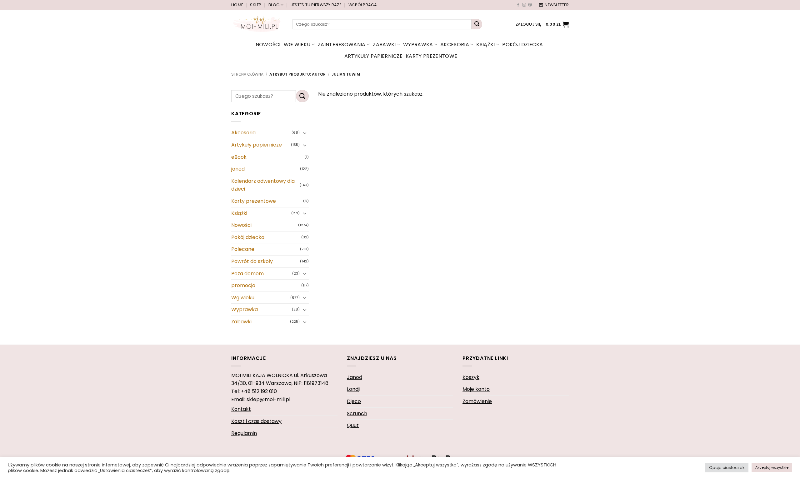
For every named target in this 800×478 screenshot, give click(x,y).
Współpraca (362, 4)
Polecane (242, 249)
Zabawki (384, 44)
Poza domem (247, 273)
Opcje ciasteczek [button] (727, 468)
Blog (273, 4)
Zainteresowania (342, 44)
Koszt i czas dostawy (256, 421)
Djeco (354, 401)
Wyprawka (418, 44)
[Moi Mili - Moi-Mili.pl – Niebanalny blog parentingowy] (257, 24)
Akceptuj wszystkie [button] (771, 467)
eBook (239, 157)
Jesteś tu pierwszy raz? (316, 4)
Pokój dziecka (522, 44)
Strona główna (247, 74)
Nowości (268, 44)
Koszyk (470, 377)
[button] (554, 5)
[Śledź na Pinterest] (530, 5)
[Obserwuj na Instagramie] (524, 5)
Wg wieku (297, 44)
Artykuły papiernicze (373, 56)
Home (237, 4)
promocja (243, 285)
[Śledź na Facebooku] (518, 5)
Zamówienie (477, 401)
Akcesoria (454, 44)
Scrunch (357, 413)
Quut (353, 425)
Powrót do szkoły (252, 261)
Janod (354, 377)
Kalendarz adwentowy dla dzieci (263, 185)
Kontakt (241, 409)
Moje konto (476, 389)
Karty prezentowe (431, 56)
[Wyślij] (477, 24)
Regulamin (244, 433)
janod (238, 168)
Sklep (255, 4)
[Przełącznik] (305, 133)
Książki (485, 44)
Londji (353, 389)
